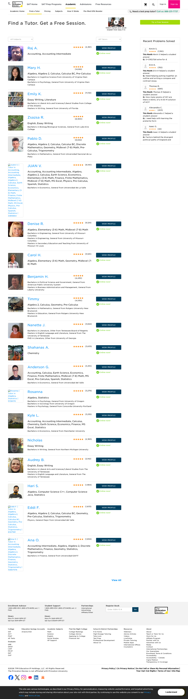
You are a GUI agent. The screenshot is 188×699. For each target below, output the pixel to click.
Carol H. (34, 255)
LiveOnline (128, 638)
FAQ (10, 610)
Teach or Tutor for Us (155, 634)
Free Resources (103, 4)
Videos (126, 636)
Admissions (85, 4)
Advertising (86, 610)
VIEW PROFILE (109, 48)
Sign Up (174, 4)
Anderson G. (38, 367)
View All (116, 580)
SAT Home (32, 4)
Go (135, 609)
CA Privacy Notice (125, 668)
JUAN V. (35, 166)
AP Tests (11, 638)
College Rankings (76, 632)
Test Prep (97, 638)
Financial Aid (74, 638)
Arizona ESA (27, 632)
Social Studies (53, 638)
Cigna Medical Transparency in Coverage (157, 661)
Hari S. (33, 486)
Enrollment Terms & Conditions (158, 653)
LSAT (10, 649)
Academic (71, 4)
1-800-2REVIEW (23, 608)
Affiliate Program (153, 638)
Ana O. (33, 540)
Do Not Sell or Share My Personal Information (157, 668)
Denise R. (36, 224)
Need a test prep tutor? (155, 11)
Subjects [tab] (58, 11)
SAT (9, 632)
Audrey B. (36, 460)
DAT (9, 653)
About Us (97, 643)
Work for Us (151, 636)
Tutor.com (97, 636)
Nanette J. (36, 325)
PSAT (10, 636)
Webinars (127, 632)
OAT (9, 655)
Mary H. (34, 68)
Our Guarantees (152, 651)
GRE (9, 644)
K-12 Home (97, 632)
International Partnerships (156, 649)
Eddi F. (33, 508)
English (50, 636)
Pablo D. (35, 139)
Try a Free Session (160, 22)
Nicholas (35, 440)
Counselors (128, 647)
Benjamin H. (38, 277)
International (86, 608)
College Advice (75, 634)
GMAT (10, 647)
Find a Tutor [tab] (34, 11)
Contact (149, 647)
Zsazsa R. (36, 117)
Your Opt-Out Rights (146, 671)
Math (49, 632)
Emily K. (35, 94)
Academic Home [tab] (17, 11)
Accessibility (151, 655)
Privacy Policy (108, 668)
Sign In (163, 4)
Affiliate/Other (87, 612)
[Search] (153, 4)
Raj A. (33, 48)
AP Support (52, 640)
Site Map (176, 671)
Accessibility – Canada (155, 658)
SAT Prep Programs (51, 4)
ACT (9, 634)
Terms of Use (34, 696)
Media (148, 645)
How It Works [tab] (73, 11)
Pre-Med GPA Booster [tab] (93, 11)
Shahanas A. (38, 347)
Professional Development (104, 640)
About (148, 632)
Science (50, 634)
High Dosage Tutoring (102, 634)
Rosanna (35, 392)
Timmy (33, 299)
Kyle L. (33, 415)
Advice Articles (130, 634)
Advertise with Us (153, 643)
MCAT (10, 651)
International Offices (132, 645)
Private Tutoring (130, 640)
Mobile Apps (129, 643)
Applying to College (77, 636)
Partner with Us (152, 640)
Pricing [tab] (47, 11)
